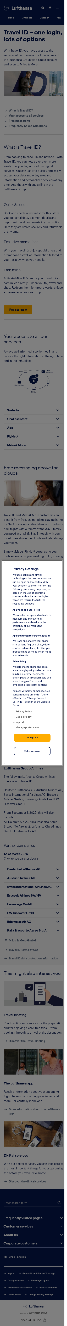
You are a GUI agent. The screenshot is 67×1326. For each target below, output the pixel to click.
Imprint (20, 722)
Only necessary (32, 751)
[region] (32, 663)
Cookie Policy (23, 717)
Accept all (32, 737)
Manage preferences (27, 727)
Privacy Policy (24, 711)
